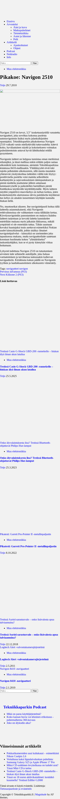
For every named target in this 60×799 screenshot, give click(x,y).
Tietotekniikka (20, 33)
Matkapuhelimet (21, 30)
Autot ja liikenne (22, 36)
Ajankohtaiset (20, 45)
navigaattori (12, 268)
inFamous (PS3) (13, 271)
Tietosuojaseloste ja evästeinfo (16, 788)
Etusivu (11, 21)
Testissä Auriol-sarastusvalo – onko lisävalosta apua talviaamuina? (27, 621)
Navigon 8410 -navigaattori (14, 668)
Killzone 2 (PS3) (12, 274)
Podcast (11, 51)
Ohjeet (16, 48)
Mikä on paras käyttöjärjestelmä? (24, 714)
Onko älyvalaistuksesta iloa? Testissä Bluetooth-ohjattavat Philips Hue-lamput (25, 444)
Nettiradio (12, 54)
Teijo (3, 85)
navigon (23, 268)
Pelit (15, 39)
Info (9, 57)
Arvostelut (12, 24)
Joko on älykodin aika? (19, 722)
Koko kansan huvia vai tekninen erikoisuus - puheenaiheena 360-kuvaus (30, 718)
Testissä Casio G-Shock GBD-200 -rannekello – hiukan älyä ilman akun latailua (29, 353)
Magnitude (40, 794)
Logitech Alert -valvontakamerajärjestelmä (22, 647)
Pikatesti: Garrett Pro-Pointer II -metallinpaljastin (25, 534)
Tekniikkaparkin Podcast (24, 707)
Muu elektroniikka (16, 69)
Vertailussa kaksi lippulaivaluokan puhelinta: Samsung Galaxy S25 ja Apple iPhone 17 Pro (31, 761)
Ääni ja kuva (20, 27)
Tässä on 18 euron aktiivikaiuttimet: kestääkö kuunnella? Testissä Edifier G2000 (30, 779)
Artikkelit (12, 42)
